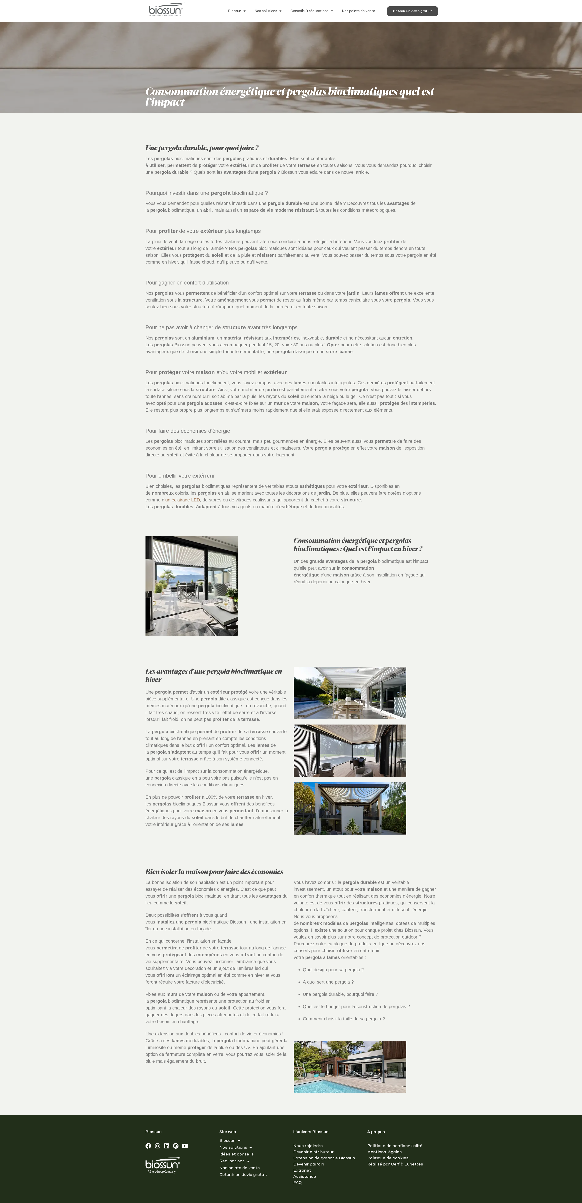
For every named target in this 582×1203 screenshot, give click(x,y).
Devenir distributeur (313, 1152)
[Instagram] (157, 1146)
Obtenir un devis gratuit (243, 1175)
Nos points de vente (358, 11)
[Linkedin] (166, 1146)
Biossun (234, 11)
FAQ (297, 1183)
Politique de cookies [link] (388, 1158)
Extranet (302, 1170)
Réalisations (232, 1161)
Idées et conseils (236, 1154)
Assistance (304, 1177)
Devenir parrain (308, 1164)
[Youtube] (185, 1146)
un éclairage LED (182, 499)
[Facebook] (148, 1146)
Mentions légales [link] (384, 1152)
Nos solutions (266, 11)
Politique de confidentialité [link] (394, 1146)
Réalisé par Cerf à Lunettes (395, 1164)
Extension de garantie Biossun (324, 1158)
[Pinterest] (175, 1146)
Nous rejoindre (308, 1146)
